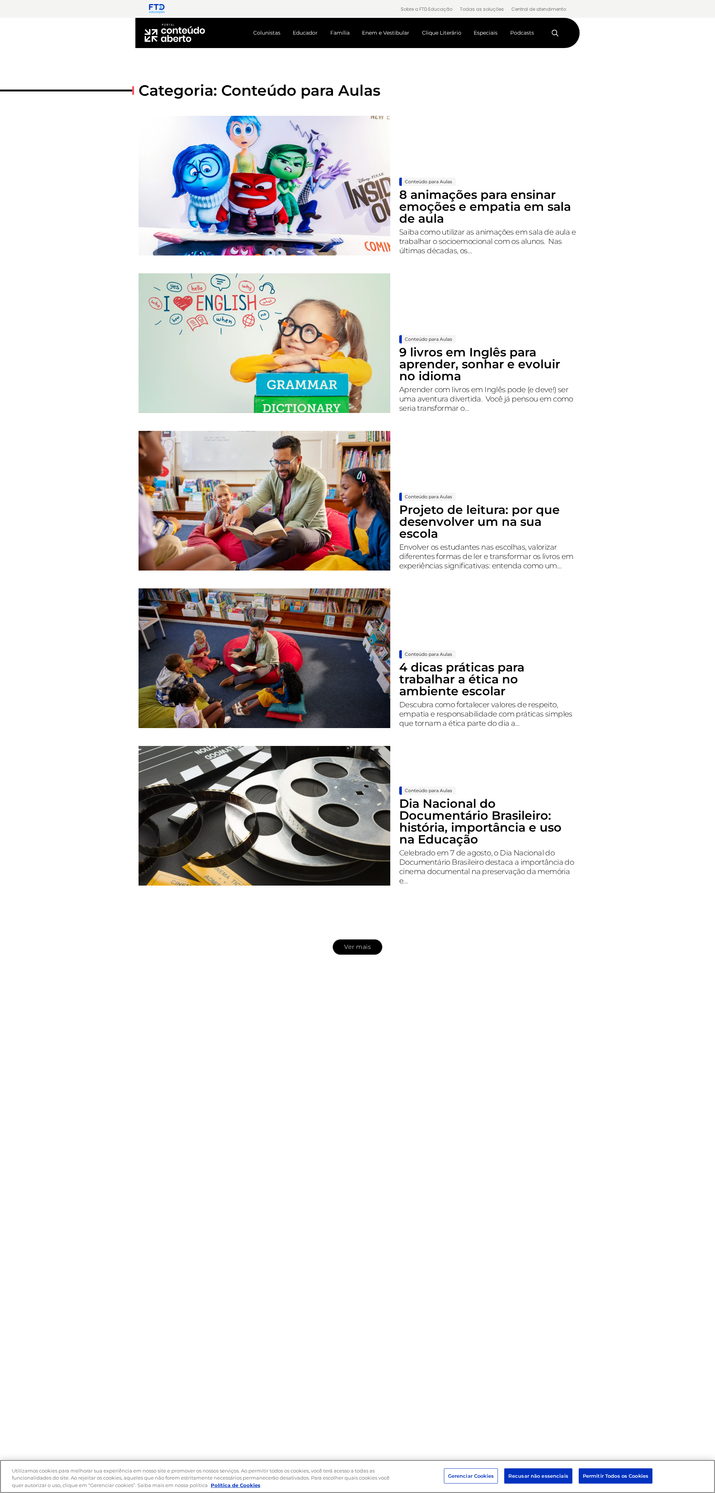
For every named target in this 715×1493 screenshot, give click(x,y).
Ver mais (357, 946)
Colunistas (266, 32)
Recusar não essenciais (538, 1475)
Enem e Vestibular (385, 32)
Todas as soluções (482, 9)
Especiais (486, 32)
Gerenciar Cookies (471, 1475)
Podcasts (522, 32)
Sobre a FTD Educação (426, 9)
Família (340, 32)
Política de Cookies (235, 1485)
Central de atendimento (538, 9)
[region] (357, 1476)
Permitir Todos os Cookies (615, 1475)
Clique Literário (441, 32)
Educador (305, 32)
